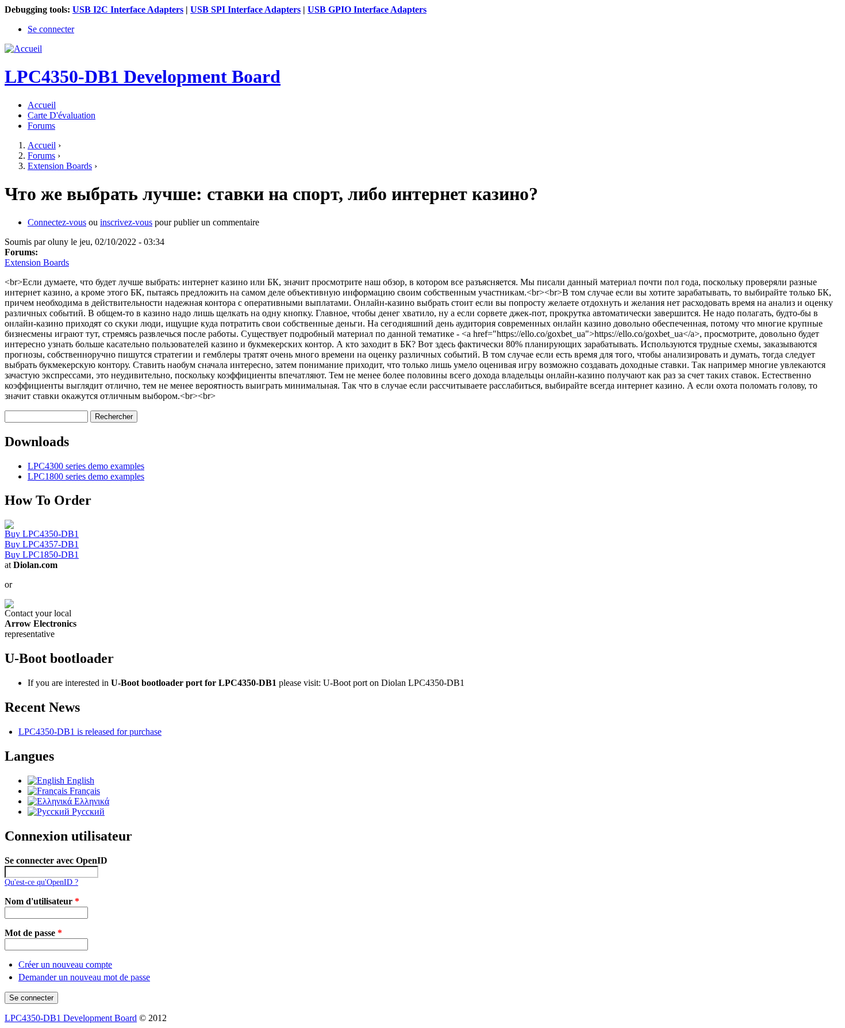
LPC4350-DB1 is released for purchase (90, 732)
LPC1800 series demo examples (86, 476)
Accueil (42, 105)
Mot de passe (33, 933)
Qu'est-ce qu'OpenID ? (41, 882)
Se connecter (51, 29)
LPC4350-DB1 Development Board (71, 1018)
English (79, 780)
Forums (41, 126)
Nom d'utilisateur (42, 901)
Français (83, 791)
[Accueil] (23, 48)
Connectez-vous (57, 222)
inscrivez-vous (126, 222)
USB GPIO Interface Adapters (367, 9)
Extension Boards (60, 166)
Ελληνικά (90, 801)
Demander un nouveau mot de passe (84, 977)
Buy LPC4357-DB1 (42, 544)
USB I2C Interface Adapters (127, 9)
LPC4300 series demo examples (86, 466)
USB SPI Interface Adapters (245, 9)
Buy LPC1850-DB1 (42, 554)
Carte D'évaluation (61, 115)
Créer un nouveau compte (65, 964)
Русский (87, 811)
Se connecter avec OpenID (56, 860)
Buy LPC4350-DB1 (42, 534)
